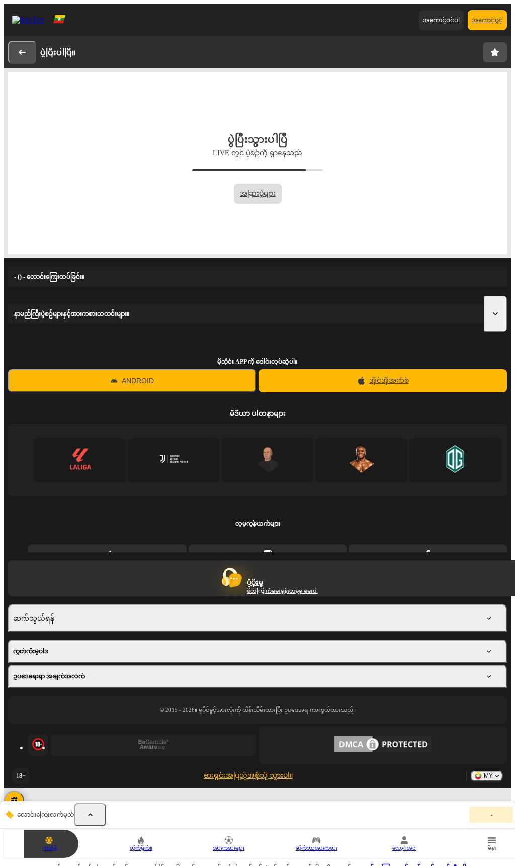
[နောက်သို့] (22, 52)
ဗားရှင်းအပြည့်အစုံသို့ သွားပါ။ (248, 776)
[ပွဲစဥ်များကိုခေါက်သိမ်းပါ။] (90, 814)
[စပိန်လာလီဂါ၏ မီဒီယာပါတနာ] (80, 460)
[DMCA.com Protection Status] (383, 745)
